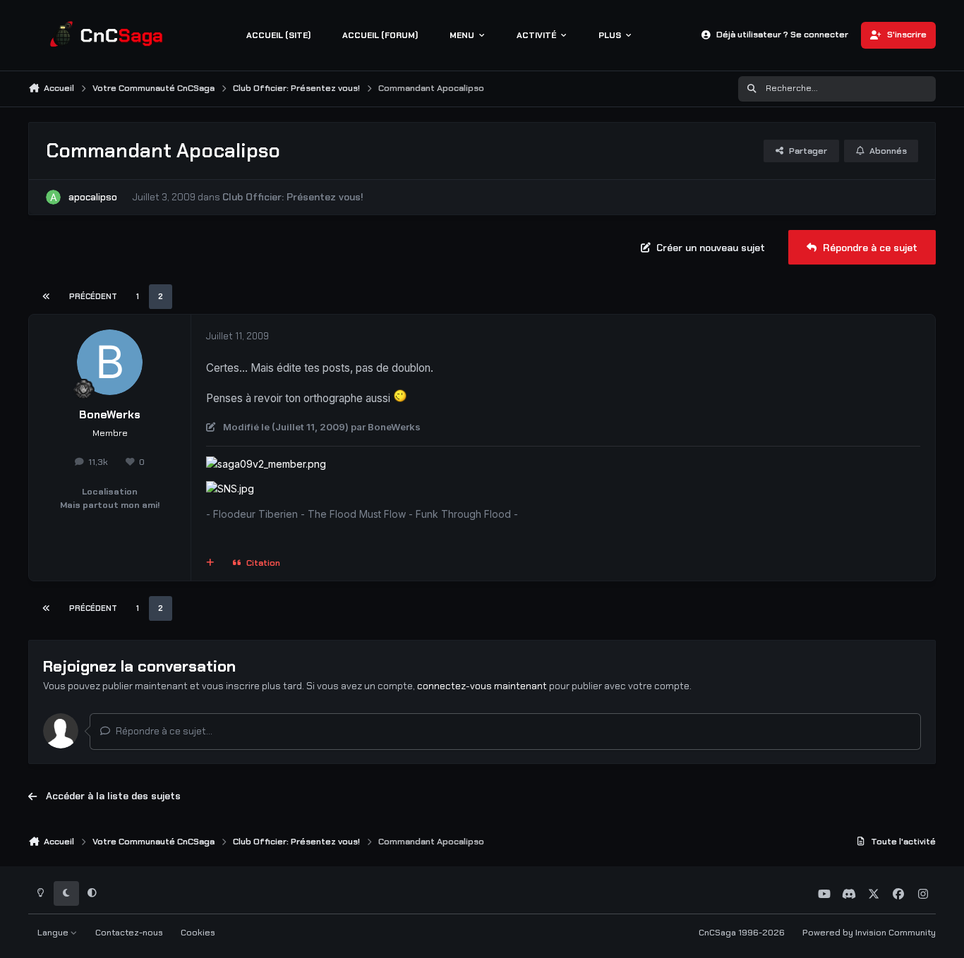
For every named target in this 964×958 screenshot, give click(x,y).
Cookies (198, 932)
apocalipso (92, 196)
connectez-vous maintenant (482, 685)
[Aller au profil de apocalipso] (53, 197)
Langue (54, 932)
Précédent (93, 296)
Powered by (869, 932)
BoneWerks (109, 415)
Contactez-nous (129, 932)
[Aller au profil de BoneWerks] (110, 362)
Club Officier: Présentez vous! (292, 196)
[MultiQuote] (210, 563)
